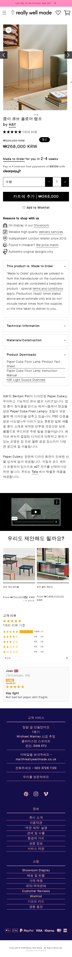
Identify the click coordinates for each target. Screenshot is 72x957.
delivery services (51, 232)
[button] (4, 12)
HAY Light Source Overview (26, 380)
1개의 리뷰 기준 (14, 625)
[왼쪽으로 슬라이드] (3, 55)
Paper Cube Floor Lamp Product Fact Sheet (33, 364)
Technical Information (23, 326)
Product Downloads (21, 355)
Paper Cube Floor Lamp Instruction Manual (32, 373)
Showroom (41, 225)
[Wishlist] (58, 12)
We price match (47, 245)
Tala (35, 472)
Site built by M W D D (36, 951)
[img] (36, 687)
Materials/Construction (24, 340)
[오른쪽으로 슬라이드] (68, 55)
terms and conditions (48, 289)
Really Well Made (34, 948)
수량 (9, 182)
